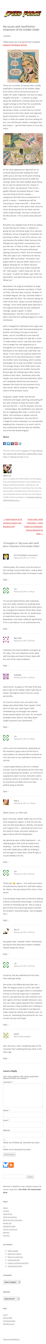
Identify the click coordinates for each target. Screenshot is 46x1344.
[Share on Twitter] (8, 443)
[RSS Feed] (11, 1167)
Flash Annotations (10, 1217)
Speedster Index (9, 1226)
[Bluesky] (5, 1167)
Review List (7, 1223)
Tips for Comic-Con (10, 1229)
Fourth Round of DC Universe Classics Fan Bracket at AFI (12, 523)
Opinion (25, 450)
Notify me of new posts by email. (17, 1149)
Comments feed (9, 1321)
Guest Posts (7, 1214)
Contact (6, 1211)
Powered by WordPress (11, 1339)
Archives (6, 1235)
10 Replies (7, 36)
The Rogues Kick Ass (34, 497)
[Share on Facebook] (4, 443)
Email (6, 1120)
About (5, 1208)
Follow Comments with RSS (18, 1263)
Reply (5, 579)
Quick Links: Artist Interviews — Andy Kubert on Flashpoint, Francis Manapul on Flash (33, 526)
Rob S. (16, 800)
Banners (6, 1232)
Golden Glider (32, 454)
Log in (5, 1315)
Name (6, 1110)
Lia (23, 42)
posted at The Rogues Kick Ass (15, 45)
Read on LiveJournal (15, 1257)
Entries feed (7, 1318)
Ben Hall (17, 638)
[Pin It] (16, 443)
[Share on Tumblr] (12, 443)
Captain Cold (11, 454)
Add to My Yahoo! (14, 1254)
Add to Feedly (13, 1251)
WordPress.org (8, 1324)
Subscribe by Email (15, 1266)
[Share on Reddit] (19, 443)
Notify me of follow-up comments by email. (21, 1142)
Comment (8, 1082)
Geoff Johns (21, 454)
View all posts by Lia (11, 500)
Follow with (14, 1260)
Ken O (16, 929)
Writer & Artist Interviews (12, 1220)
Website (6, 1130)
